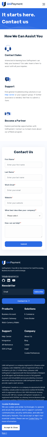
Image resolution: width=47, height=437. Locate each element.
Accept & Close (11, 427)
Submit (23, 244)
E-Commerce (29, 314)
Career (27, 345)
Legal (26, 349)
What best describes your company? (20, 210)
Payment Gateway (9, 318)
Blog (26, 340)
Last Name (10, 172)
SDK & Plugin (7, 349)
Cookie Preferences (32, 353)
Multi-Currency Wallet (10, 322)
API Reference (7, 345)
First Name (10, 159)
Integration (6, 340)
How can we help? (13, 223)
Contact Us (22, 301)
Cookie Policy (34, 418)
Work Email (10, 185)
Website (9, 197)
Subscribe (38, 291)
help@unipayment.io (10, 276)
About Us (28, 336)
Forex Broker (29, 318)
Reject (4, 433)
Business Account (9, 314)
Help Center (9, 94)
